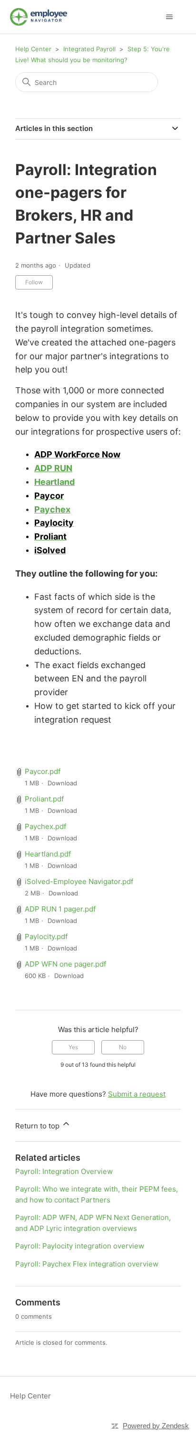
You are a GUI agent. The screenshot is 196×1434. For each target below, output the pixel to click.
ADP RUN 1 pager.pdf (60, 908)
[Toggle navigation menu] (169, 17)
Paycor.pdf (42, 771)
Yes (73, 1047)
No (123, 1047)
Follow (34, 282)
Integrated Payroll (90, 49)
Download (62, 783)
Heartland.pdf (48, 853)
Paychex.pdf (45, 826)
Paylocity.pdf (46, 936)
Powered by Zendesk (156, 1426)
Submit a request (137, 1094)
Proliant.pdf (44, 798)
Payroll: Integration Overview (64, 1171)
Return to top (38, 1125)
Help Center (33, 49)
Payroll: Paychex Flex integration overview (86, 1263)
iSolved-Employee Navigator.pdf (79, 881)
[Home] (38, 17)
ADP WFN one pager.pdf (65, 963)
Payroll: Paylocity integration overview (79, 1245)
